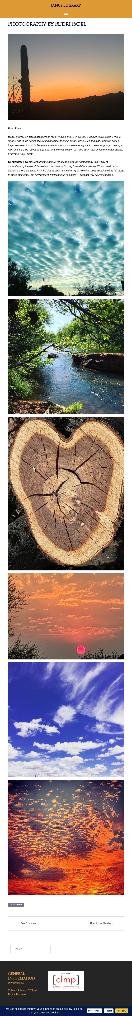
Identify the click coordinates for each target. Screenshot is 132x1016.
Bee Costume (28, 923)
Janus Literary (66, 5)
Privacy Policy (16, 982)
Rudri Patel (16, 905)
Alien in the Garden (101, 923)
